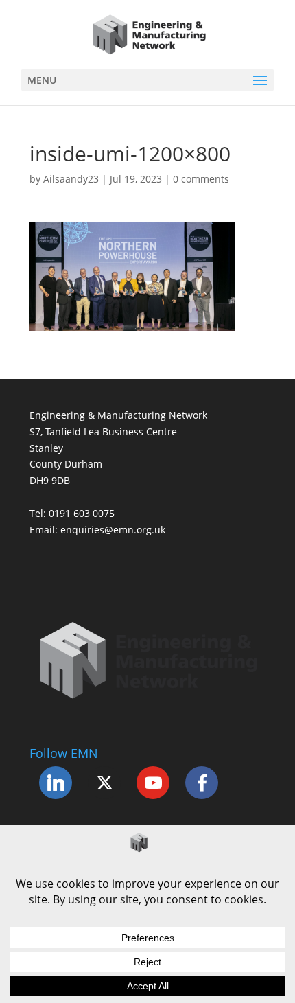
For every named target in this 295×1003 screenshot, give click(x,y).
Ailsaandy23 (71, 178)
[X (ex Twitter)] (104, 782)
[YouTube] (153, 782)
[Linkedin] (55, 782)
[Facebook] (201, 782)
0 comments (201, 178)
